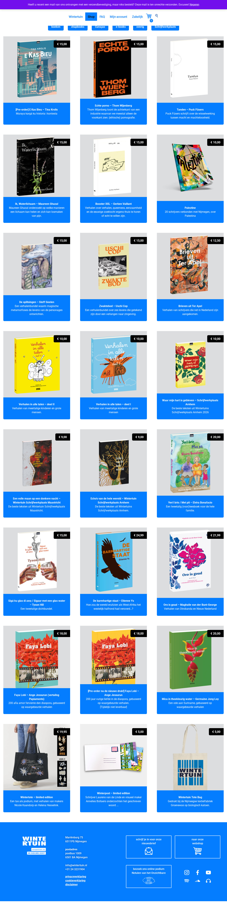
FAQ (102, 16)
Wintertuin (76, 16)
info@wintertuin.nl (76, 865)
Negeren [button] (194, 4)
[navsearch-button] (156, 16)
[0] (149, 17)
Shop (91, 16)
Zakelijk (137, 16)
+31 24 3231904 (75, 869)
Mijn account (118, 16)
